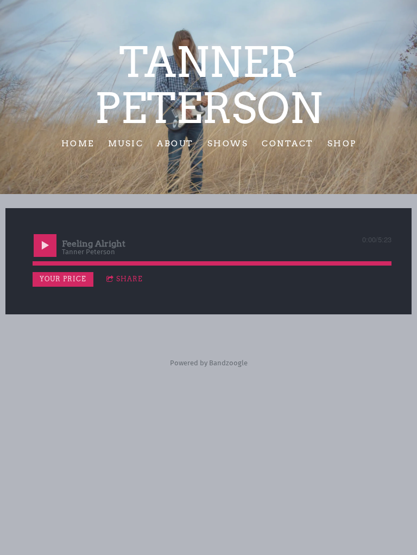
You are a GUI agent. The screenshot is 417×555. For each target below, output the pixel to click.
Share (129, 279)
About (175, 143)
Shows (227, 143)
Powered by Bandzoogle (209, 363)
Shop (341, 143)
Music (125, 143)
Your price (63, 279)
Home (77, 143)
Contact (288, 143)
